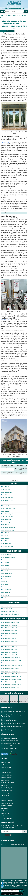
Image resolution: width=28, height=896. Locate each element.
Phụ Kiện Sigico (6, 587)
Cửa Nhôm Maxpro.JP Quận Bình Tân (11, 657)
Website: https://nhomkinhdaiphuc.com (14, 730)
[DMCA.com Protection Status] (14, 754)
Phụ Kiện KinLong (6, 576)
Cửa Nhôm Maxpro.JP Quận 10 (9, 628)
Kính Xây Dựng (6, 522)
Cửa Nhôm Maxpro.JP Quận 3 (9, 638)
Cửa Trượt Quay (6, 489)
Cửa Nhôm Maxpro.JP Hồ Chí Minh (7, 466)
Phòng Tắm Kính (6, 505)
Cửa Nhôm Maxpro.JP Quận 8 (9, 652)
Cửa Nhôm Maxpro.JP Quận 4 (9, 641)
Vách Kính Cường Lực (7, 514)
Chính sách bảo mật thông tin (8, 746)
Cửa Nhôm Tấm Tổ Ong (8, 530)
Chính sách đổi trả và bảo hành (9, 748)
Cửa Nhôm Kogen (6, 519)
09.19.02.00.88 (12, 723)
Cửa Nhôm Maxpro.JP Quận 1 (9, 625)
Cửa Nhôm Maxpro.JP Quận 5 (9, 644)
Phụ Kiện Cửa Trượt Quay (8, 557)
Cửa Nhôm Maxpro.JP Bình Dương (21, 469)
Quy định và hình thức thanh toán (9, 740)
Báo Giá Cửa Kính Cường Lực (9, 608)
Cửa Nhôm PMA (6, 524)
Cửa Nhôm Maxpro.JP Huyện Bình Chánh (12, 676)
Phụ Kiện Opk (5, 562)
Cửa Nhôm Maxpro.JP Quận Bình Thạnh (12, 660)
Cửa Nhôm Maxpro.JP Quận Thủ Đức (11, 673)
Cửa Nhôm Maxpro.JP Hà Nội (21, 465)
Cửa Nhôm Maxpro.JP (7, 503)
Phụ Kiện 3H (5, 598)
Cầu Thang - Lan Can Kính (8, 508)
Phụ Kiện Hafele (6, 592)
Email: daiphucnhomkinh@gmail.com (13, 726)
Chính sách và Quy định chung (9, 738)
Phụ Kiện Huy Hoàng (7, 573)
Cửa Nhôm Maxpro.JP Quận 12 (9, 633)
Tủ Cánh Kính (5, 535)
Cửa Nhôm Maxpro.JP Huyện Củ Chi (11, 682)
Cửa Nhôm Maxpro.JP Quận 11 (9, 630)
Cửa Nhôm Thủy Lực (7, 500)
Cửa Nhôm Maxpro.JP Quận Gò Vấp (11, 663)
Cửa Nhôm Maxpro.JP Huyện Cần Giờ (11, 679)
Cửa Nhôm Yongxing (7, 532)
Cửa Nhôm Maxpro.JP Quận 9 (9, 655)
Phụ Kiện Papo (5, 560)
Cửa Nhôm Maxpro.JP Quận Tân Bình (11, 668)
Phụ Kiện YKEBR (6, 595)
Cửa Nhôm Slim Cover (7, 495)
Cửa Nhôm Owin (6, 538)
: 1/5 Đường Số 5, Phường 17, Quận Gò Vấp (12, 844)
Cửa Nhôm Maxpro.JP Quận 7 (9, 649)
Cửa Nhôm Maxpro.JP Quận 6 (9, 646)
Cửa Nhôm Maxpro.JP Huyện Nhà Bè (11, 687)
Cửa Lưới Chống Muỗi (7, 516)
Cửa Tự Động (5, 511)
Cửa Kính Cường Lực (7, 497)
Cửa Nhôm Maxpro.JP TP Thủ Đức (10, 622)
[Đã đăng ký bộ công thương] (4, 754)
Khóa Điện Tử (5, 581)
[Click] (1, 698)
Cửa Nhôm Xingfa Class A (8, 527)
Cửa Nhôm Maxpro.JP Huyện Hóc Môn (11, 684)
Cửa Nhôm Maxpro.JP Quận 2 (9, 636)
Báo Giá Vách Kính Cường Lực (9, 611)
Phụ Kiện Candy (6, 584)
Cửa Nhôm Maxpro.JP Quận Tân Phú (11, 671)
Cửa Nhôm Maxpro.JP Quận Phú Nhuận (12, 665)
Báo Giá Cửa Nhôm (7, 606)
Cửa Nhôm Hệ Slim (6, 492)
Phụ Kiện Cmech (6, 570)
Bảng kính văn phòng (7, 546)
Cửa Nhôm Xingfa (6, 487)
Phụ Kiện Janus (6, 579)
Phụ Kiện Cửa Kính (6, 589)
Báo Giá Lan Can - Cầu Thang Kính (10, 614)
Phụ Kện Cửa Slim (6, 554)
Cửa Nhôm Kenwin (6, 543)
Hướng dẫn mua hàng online (8, 751)
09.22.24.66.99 (23, 723)
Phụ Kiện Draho (6, 565)
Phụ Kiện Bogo (5, 568)
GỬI (25, 831)
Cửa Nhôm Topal (6, 541)
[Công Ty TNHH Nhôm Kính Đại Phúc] (14, 3)
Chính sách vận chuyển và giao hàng (10, 743)
